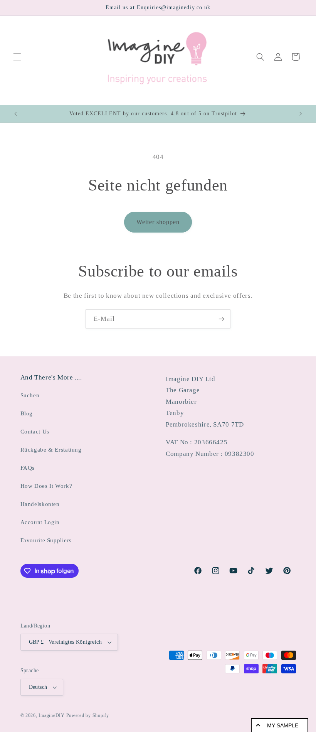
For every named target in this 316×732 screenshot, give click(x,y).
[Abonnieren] (221, 318)
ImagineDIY (51, 715)
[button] (17, 57)
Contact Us (34, 431)
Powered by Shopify (87, 715)
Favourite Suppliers (46, 540)
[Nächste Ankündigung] (300, 113)
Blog (26, 413)
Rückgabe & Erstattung (51, 450)
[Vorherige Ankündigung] (15, 113)
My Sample (282, 725)
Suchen (30, 395)
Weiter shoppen (158, 222)
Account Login (40, 522)
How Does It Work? (46, 486)
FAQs (27, 468)
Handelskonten (40, 504)
